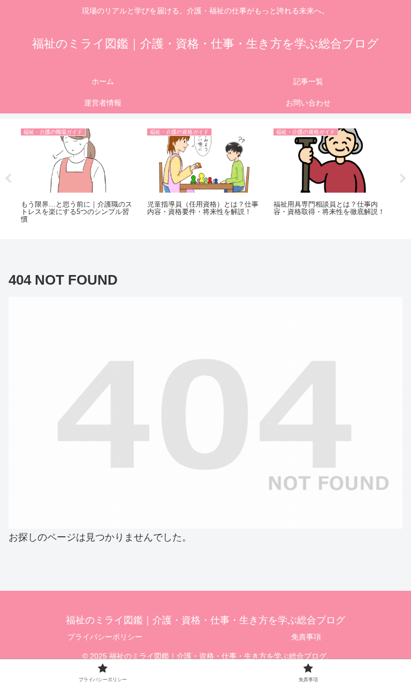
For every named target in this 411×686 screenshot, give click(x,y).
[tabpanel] (78, 177)
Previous (8, 178)
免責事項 (306, 636)
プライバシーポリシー (104, 636)
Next (403, 178)
